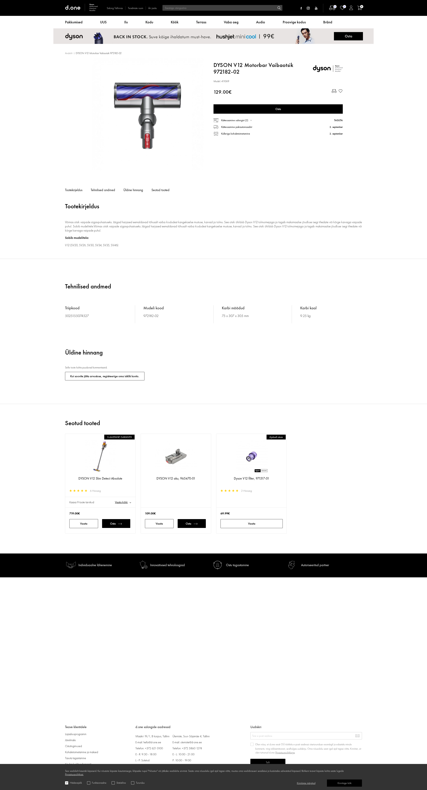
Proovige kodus (294, 22)
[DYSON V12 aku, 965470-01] (176, 456)
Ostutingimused (73, 746)
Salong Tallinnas (115, 8)
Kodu (149, 22)
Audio (260, 22)
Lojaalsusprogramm (75, 734)
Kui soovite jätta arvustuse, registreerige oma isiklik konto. (104, 376)
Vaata (83, 523)
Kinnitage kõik (344, 783)
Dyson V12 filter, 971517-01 (251, 478)
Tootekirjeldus (73, 190)
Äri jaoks (152, 8)
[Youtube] (316, 8)
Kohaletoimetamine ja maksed (81, 752)
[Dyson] (328, 68)
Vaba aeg (231, 22)
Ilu (126, 22)
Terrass (201, 22)
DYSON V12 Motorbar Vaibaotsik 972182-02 (99, 53)
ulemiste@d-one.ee (191, 742)
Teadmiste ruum (135, 8)
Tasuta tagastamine (75, 758)
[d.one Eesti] (81, 8)
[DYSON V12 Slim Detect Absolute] (100, 456)
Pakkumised (74, 22)
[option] (147, 114)
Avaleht (68, 53)
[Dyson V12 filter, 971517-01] (251, 456)
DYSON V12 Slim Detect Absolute (100, 478)
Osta (113, 523)
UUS (103, 22)
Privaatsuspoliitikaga (285, 752)
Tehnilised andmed (103, 190)
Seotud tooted (160, 190)
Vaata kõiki (121, 502)
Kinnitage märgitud (306, 783)
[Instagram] (308, 8)
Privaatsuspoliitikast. (74, 774)
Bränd (327, 22)
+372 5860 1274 (192, 748)
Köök (174, 22)
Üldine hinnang (133, 190)
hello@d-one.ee (152, 742)
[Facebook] (301, 8)
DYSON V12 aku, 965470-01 (175, 478)
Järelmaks (70, 740)
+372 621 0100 (154, 748)
